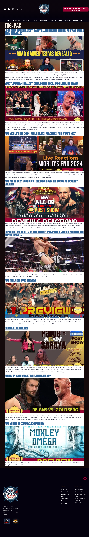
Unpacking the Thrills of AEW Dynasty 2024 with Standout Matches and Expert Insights (44, 233)
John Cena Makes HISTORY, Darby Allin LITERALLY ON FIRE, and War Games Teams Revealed (44, 32)
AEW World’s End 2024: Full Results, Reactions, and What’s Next (40, 133)
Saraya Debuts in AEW (16, 328)
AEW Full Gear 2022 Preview (20, 280)
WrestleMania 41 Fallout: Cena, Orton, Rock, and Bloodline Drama (41, 83)
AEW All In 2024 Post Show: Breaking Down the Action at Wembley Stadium (41, 182)
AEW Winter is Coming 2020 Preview (24, 423)
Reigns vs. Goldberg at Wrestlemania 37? (28, 376)
